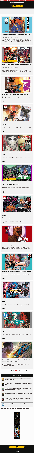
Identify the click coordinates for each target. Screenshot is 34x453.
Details (3, 43)
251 (16, 370)
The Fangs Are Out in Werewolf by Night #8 (10, 244)
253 (21, 370)
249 (11, 370)
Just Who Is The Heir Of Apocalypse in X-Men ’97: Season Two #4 (16, 403)
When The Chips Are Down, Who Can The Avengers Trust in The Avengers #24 (16, 271)
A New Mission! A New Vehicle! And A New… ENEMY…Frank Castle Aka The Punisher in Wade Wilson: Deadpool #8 (17, 399)
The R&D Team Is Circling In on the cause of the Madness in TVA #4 (15, 94)
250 (13, 370)
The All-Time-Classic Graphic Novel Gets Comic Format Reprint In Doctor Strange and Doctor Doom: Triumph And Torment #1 (18, 389)
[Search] (23, 2)
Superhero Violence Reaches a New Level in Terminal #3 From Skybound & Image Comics (18, 394)
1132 (26, 370)
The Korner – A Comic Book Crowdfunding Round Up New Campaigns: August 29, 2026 (18, 384)
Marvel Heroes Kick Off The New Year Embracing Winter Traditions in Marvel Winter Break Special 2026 (18, 379)
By (4, 37)
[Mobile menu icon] (32, 6)
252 (19, 370)
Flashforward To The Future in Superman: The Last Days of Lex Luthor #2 (16, 359)
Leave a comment (15, 37)
